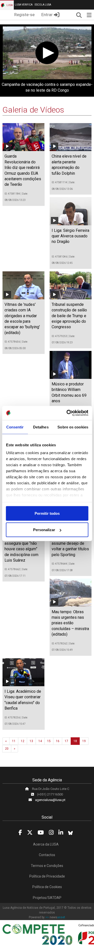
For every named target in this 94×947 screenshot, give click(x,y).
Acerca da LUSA (46, 844)
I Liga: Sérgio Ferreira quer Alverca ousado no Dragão (70, 236)
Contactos (47, 855)
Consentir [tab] (15, 427)
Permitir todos (47, 513)
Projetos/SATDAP (47, 898)
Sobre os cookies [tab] (72, 427)
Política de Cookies (47, 887)
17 (66, 741)
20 (7, 748)
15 (49, 741)
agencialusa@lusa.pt (50, 800)
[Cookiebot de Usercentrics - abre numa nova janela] (67, 413)
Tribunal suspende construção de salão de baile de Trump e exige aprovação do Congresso (69, 316)
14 (40, 741)
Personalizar (44, 530)
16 (57, 741)
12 (22, 741)
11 (14, 741)
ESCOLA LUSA (43, 4)
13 (31, 741)
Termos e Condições (47, 866)
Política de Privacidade (47, 876)
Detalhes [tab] (41, 427)
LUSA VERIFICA (24, 4)
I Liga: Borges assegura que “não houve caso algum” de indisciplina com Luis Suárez (21, 549)
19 (84, 741)
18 (75, 741)
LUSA (9, 5)
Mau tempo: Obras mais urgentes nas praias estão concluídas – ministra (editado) (70, 623)
